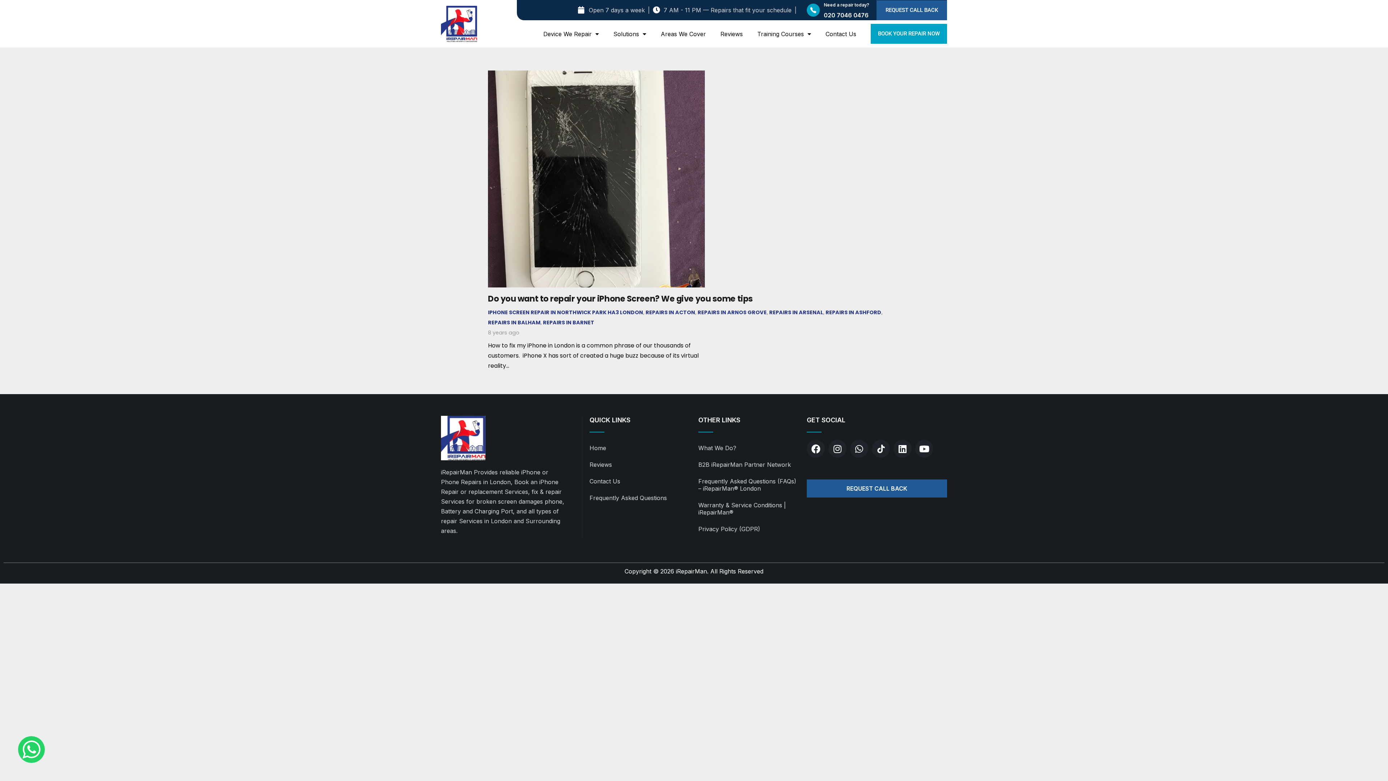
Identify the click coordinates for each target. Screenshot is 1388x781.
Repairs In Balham (514, 322)
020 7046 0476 (846, 15)
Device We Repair (567, 34)
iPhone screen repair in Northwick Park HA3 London (565, 312)
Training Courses (780, 34)
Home (598, 448)
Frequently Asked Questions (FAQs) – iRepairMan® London (747, 485)
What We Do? (717, 448)
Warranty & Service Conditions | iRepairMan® (742, 509)
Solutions (626, 34)
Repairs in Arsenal (796, 312)
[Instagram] (837, 449)
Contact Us (841, 34)
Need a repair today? (846, 5)
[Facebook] (816, 449)
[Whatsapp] (859, 449)
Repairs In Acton (670, 312)
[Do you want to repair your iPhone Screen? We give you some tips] (596, 75)
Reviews (731, 34)
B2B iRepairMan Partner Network (744, 464)
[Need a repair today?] (813, 10)
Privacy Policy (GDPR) (729, 529)
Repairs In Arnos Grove (732, 312)
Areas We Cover (683, 34)
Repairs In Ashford (853, 312)
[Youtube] (924, 449)
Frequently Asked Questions (628, 498)
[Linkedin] (903, 449)
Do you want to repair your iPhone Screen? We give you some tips (620, 298)
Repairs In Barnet (568, 322)
